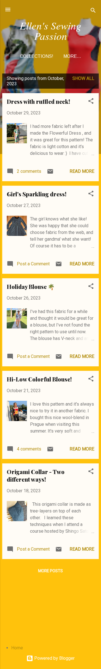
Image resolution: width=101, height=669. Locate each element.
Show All (83, 78)
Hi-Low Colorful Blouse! (39, 379)
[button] (91, 102)
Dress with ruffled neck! (38, 101)
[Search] (93, 11)
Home (17, 647)
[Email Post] (50, 173)
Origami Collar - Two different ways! (36, 475)
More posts (50, 571)
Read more (82, 171)
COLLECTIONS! (36, 56)
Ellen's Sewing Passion (50, 30)
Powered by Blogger (54, 658)
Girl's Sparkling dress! (36, 194)
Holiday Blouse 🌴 (31, 286)
